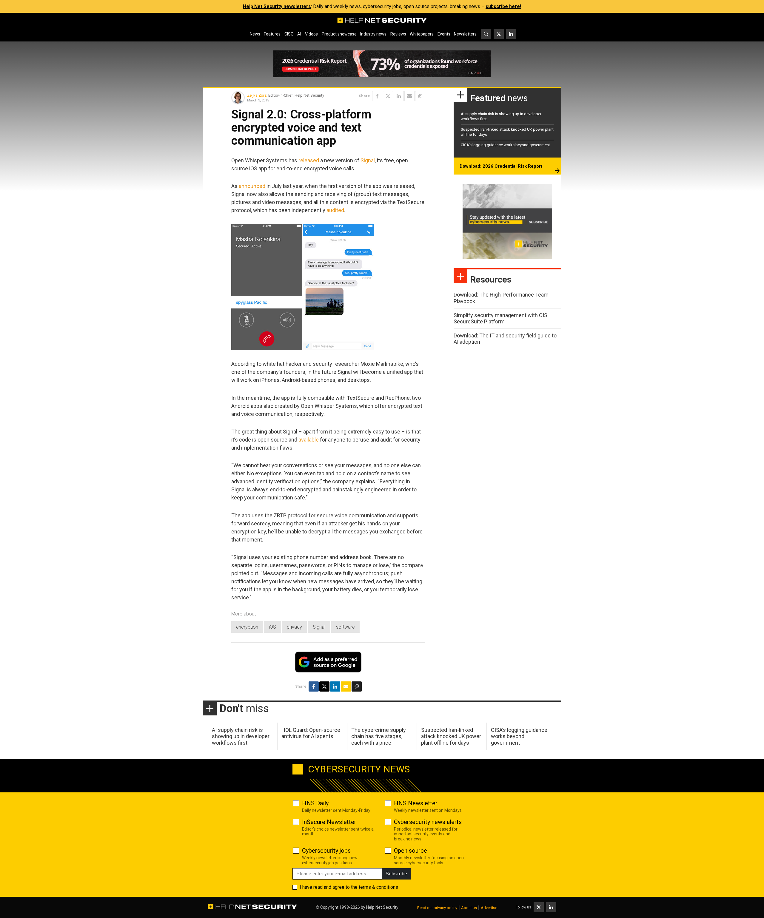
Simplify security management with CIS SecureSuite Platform (500, 318)
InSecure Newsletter (329, 822)
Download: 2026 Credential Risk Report (501, 166)
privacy (294, 627)
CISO (289, 34)
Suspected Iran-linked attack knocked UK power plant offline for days (451, 736)
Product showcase (339, 34)
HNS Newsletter (416, 803)
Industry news (373, 34)
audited (335, 210)
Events (444, 34)
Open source (410, 850)
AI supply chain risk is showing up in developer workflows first (240, 736)
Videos (311, 34)
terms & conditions (378, 887)
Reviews (398, 34)
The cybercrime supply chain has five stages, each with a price (378, 736)
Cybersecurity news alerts (428, 822)
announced (252, 186)
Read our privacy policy (437, 907)
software (345, 627)
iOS (272, 627)
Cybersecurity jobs (326, 850)
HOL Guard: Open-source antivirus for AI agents (310, 733)
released (308, 160)
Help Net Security (382, 907)
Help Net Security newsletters (277, 6)
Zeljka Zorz (257, 95)
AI (299, 34)
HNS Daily (315, 803)
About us (469, 907)
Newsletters (465, 34)
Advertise (489, 907)
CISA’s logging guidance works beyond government (505, 145)
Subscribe (396, 873)
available (308, 439)
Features (272, 34)
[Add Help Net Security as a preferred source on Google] (420, 96)
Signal (368, 160)
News (255, 34)
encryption (247, 627)
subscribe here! (503, 6)
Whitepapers (422, 34)
